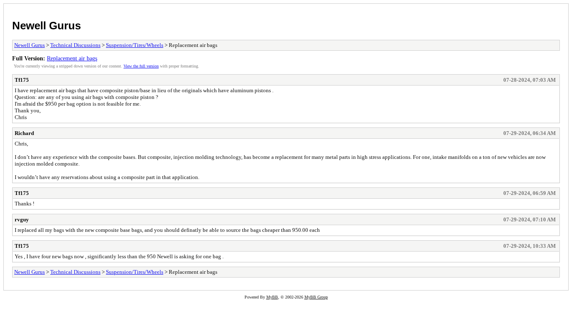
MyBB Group (316, 297)
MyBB (272, 297)
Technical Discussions (75, 45)
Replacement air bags (72, 58)
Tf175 (22, 80)
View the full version (141, 66)
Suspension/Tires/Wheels (134, 45)
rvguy (22, 219)
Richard (24, 133)
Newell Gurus (46, 25)
